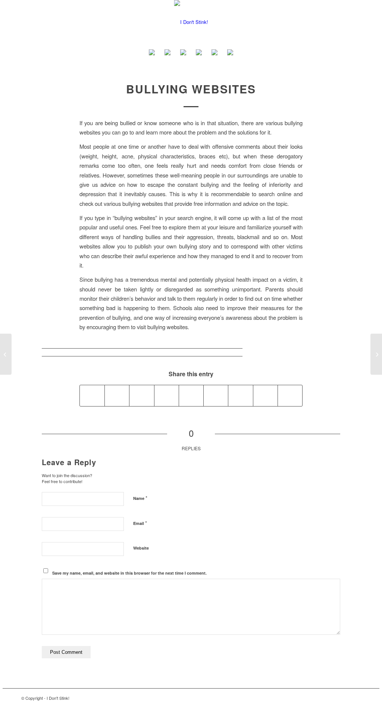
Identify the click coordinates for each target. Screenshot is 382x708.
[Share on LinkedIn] (191, 395)
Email (140, 522)
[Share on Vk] (240, 395)
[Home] (152, 53)
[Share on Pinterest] (166, 395)
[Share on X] (117, 395)
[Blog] (199, 53)
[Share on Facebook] (92, 395)
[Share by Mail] (290, 395)
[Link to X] (344, 698)
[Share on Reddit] (265, 395)
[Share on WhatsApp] (141, 395)
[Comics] (230, 53)
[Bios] (183, 53)
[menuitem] (152, 53)
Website (141, 548)
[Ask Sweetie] (167, 53)
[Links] (214, 53)
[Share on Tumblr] (216, 395)
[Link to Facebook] (332, 698)
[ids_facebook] (191, 22)
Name (140, 497)
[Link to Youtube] (310, 698)
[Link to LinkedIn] (321, 698)
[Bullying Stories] (6, 354)
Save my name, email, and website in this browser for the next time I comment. (129, 573)
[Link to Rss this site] (355, 698)
